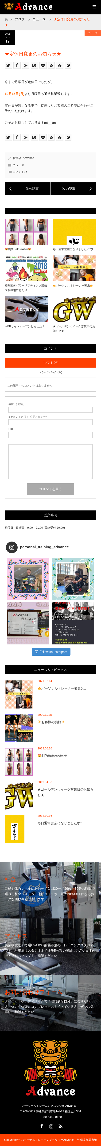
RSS (59, 1125)
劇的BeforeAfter (18, 249)
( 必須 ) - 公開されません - (29, 417)
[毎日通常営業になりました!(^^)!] (73, 188)
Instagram (50, 1125)
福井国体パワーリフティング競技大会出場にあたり (26, 288)
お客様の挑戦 (51, 722)
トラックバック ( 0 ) (50, 372)
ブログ (20, 19)
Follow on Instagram (53, 652)
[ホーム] (6, 18)
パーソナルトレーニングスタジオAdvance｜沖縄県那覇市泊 (59, 1140)
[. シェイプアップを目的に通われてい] (73, 579)
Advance (28, 158)
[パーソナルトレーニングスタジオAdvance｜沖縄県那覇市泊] (50, 1094)
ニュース (92, 33)
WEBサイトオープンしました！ (25, 326)
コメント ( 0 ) (50, 362)
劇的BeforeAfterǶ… (56, 756)
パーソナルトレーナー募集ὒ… (63, 688)
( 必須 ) (16, 404)
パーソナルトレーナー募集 (73, 285)
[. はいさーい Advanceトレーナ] (28, 579)
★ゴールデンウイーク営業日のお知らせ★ (74, 329)
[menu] (94, 7)
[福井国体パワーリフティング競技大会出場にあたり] (27, 188)
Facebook (41, 1125)
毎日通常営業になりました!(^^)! (73, 249)
